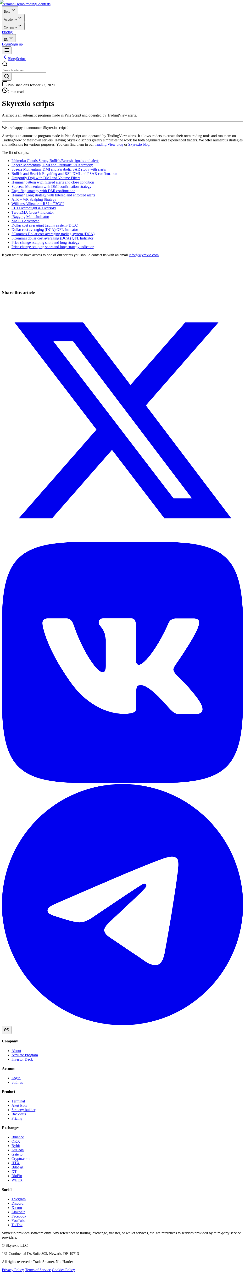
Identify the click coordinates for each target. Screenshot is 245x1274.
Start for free (11, 288)
